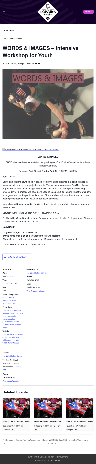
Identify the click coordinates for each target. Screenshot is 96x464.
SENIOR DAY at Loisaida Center (16, 421)
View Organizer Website (36, 291)
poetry (16, 321)
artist (4, 310)
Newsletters (62, 457)
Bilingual (5, 313)
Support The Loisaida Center (41, 457)
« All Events (8, 30)
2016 (4, 297)
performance (7, 321)
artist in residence (14, 310)
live (13, 319)
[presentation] (16, 408)
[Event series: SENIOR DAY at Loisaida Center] (12, 429)
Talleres (5, 324)
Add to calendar (17, 257)
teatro (12, 324)
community (12, 316)
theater (18, 324)
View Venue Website (10, 381)
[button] (4, 12)
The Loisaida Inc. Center (36, 273)
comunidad (6, 319)
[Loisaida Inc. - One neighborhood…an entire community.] (48, 12)
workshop (6, 327)
